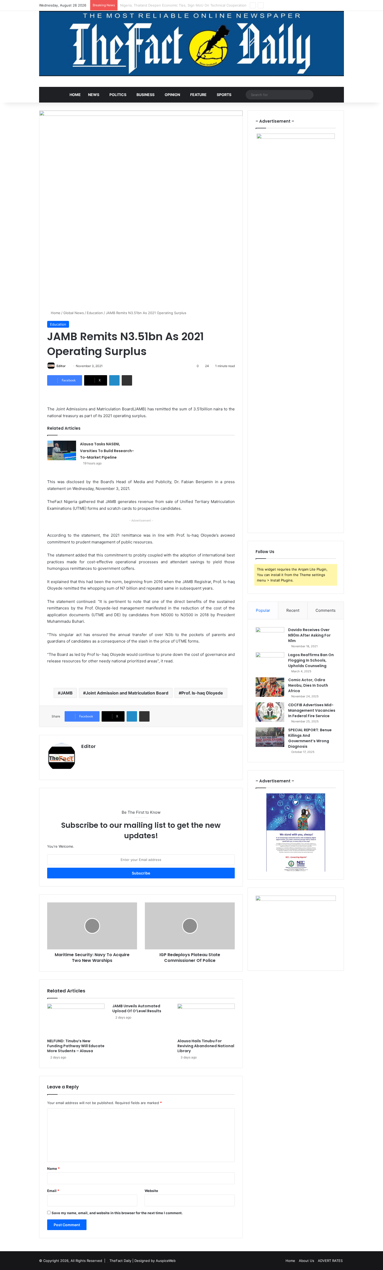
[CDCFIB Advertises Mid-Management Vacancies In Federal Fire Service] (270, 712)
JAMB (66, 693)
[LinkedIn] (114, 380)
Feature (198, 94)
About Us (306, 1261)
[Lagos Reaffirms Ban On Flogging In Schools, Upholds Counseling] (270, 662)
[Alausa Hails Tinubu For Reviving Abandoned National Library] (206, 1020)
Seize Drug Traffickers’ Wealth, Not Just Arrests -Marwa (165, 5)
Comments (326, 610)
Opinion (172, 94)
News (93, 94)
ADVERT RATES (330, 1261)
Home (75, 94)
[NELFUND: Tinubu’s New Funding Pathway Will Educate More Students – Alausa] (75, 1020)
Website (151, 1191)
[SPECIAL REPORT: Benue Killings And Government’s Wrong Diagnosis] (270, 737)
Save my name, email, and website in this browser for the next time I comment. (117, 1213)
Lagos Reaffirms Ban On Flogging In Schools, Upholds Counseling (311, 660)
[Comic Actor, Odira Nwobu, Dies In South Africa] (270, 687)
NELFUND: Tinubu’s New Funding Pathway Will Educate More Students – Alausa (75, 1045)
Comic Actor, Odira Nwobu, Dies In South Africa (308, 685)
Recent (292, 610)
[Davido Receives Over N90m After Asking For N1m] (270, 637)
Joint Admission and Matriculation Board (127, 693)
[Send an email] (67, 366)
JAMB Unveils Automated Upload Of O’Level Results (136, 1008)
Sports (224, 94)
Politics (117, 94)
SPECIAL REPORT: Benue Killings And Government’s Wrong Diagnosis (310, 738)
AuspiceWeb (166, 1261)
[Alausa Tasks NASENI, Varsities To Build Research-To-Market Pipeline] (61, 450)
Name (53, 1168)
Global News (73, 313)
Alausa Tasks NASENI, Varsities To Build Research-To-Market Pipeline (107, 450)
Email (53, 1191)
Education (95, 313)
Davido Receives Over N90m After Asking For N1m (309, 635)
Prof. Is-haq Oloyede (202, 693)
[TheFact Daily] (191, 43)
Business (146, 94)
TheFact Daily (120, 1261)
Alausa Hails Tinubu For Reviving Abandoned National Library (205, 1045)
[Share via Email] (127, 380)
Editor (61, 366)
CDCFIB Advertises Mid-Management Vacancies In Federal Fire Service (311, 710)
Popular (263, 610)
